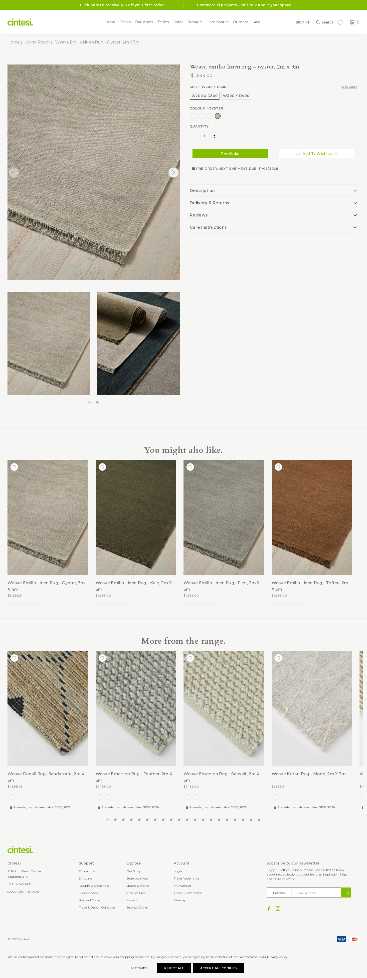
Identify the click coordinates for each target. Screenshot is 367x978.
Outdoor (240, 22)
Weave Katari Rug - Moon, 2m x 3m (309, 774)
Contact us (87, 871)
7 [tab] (155, 820)
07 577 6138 (22, 884)
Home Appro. (88, 893)
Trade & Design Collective (97, 907)
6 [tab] (147, 820)
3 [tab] (123, 820)
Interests (279, 892)
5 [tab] (139, 820)
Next (174, 173)
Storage (195, 22)
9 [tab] (171, 820)
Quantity (199, 126)
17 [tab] (235, 820)
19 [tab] (251, 820)
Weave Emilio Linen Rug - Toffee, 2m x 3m (310, 586)
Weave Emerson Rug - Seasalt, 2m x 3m (222, 777)
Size (273, 87)
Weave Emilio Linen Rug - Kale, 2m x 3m (134, 586)
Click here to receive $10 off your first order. (122, 5)
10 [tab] (179, 820)
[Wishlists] (340, 22)
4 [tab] (131, 820)
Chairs (125, 22)
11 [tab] (187, 820)
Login (178, 871)
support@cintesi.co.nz (23, 891)
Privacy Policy (277, 957)
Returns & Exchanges (94, 886)
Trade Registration (187, 878)
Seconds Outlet (137, 907)
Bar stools (144, 22)
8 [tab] (163, 820)
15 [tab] (219, 820)
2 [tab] (97, 402)
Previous (14, 173)
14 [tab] (211, 820)
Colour (206, 108)
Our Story (133, 871)
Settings (139, 968)
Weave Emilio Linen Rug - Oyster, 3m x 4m (46, 586)
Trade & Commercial (188, 893)
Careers (131, 900)
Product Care (136, 893)
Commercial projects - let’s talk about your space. (244, 5)
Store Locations (137, 878)
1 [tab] (89, 402)
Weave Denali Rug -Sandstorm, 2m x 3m (46, 777)
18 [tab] (243, 820)
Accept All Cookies (218, 968)
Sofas (178, 22)
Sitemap (180, 900)
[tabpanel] (49, 343)
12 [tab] (195, 820)
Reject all (174, 968)
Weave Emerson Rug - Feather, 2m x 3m (134, 777)
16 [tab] (227, 820)
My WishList (182, 886)
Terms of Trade (89, 900)
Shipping (85, 878)
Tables (163, 22)
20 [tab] (259, 820)
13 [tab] (203, 820)
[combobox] (324, 22)
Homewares (217, 22)
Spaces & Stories (137, 886)
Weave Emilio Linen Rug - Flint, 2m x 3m (222, 586)
